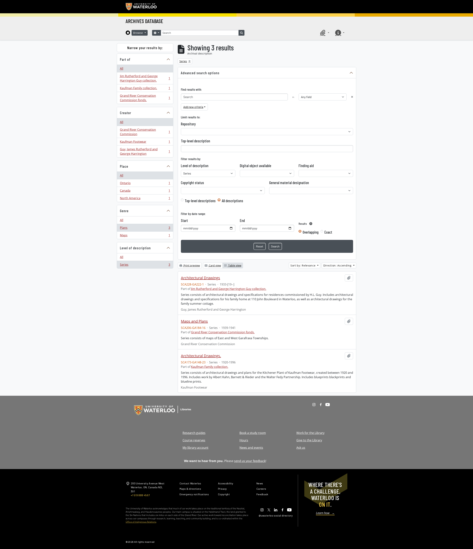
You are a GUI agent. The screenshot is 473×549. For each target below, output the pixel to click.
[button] (324, 32)
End (242, 220)
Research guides (194, 433)
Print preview (191, 265)
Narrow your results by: (145, 47)
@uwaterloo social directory (276, 515)
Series (145, 265)
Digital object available (255, 165)
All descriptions (232, 201)
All (121, 68)
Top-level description (195, 141)
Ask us (300, 448)
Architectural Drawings (200, 278)
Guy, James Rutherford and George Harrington (145, 151)
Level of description (135, 248)
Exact (328, 232)
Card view (214, 265)
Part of (125, 59)
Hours (243, 440)
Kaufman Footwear (145, 143)
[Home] (128, 32)
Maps (145, 236)
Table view (234, 265)
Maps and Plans (194, 321)
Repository (188, 124)
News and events (251, 448)
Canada (145, 191)
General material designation (289, 182)
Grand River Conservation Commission (145, 132)
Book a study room (252, 433)
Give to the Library (309, 440)
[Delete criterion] (352, 97)
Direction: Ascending (338, 265)
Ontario (145, 184)
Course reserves (194, 440)
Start (184, 220)
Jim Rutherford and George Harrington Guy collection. (145, 78)
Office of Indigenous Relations (141, 521)
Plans (145, 229)
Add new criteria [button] (193, 107)
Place (124, 166)
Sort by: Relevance (303, 265)
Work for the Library (310, 433)
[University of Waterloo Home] (141, 6)
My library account (195, 448)
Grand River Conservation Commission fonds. (145, 98)
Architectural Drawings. (201, 356)
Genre (124, 210)
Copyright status (192, 182)
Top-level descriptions (200, 201)
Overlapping (311, 232)
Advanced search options (200, 73)
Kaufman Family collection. (145, 89)
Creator (125, 112)
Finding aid (306, 165)
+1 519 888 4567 (140, 495)
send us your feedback (250, 461)
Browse (138, 33)
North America (145, 199)
